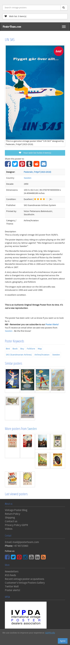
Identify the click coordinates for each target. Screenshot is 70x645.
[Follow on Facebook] (7, 558)
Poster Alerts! (52, 324)
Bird (8, 348)
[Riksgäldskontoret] (12, 479)
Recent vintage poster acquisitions (24, 579)
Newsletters (11, 571)
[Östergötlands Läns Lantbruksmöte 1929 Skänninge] (42, 460)
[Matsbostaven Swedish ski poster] (27, 446)
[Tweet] (15, 165)
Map (40, 348)
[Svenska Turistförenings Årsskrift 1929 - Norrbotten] (27, 479)
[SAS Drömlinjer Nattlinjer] (12, 380)
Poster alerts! (12, 590)
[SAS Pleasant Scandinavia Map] (57, 380)
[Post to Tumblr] (29, 165)
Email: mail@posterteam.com (22, 542)
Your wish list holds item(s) (36, 152)
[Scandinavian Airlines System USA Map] (12, 408)
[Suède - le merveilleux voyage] (42, 441)
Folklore (31, 348)
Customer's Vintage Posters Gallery (25, 583)
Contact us (11, 521)
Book (15, 348)
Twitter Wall (12, 586)
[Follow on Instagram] (25, 558)
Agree (62, 640)
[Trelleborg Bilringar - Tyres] (57, 460)
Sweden (27, 178)
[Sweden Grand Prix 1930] (12, 446)
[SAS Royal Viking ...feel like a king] (27, 380)
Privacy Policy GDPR (16, 525)
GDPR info (50, 632)
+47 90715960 (20, 546)
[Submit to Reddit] (37, 165)
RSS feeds (10, 575)
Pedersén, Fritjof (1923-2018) (37, 172)
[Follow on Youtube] (32, 558)
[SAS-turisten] (42, 380)
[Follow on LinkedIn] (38, 558)
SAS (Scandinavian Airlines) (19, 354)
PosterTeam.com (12, 26)
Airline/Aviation (42, 354)
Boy (22, 348)
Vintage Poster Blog (16, 510)
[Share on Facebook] (8, 165)
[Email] (44, 165)
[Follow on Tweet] (13, 558)
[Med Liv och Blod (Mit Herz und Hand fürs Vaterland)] (57, 441)
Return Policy (12, 514)
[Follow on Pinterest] (19, 558)
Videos (8, 529)
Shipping (10, 517)
